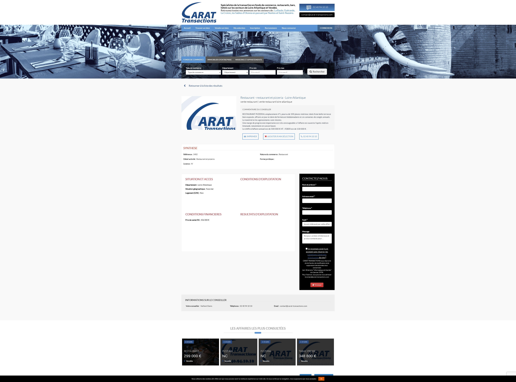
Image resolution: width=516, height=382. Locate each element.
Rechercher (318, 71)
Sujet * (305, 220)
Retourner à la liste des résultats (205, 85)
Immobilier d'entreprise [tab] (219, 60)
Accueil (188, 28)
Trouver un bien (202, 28)
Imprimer (251, 136)
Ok (321, 379)
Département (227, 68)
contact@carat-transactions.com (317, 14)
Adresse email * (308, 196)
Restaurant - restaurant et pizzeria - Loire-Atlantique (273, 97)
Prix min (253, 68)
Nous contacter (289, 28)
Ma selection (239, 28)
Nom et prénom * (309, 185)
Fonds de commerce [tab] (193, 60)
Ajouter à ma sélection (280, 136)
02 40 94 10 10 (309, 136)
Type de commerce (193, 68)
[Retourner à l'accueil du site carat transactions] (199, 12)
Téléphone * (307, 208)
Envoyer (318, 285)
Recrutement (271, 28)
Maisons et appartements (248, 60)
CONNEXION (326, 28)
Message (305, 231)
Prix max (280, 68)
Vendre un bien (222, 28)
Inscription (255, 28)
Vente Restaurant (248, 101)
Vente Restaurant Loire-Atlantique (275, 101)
